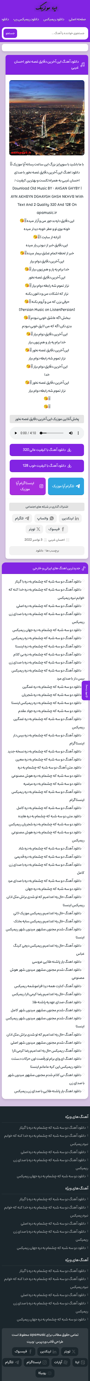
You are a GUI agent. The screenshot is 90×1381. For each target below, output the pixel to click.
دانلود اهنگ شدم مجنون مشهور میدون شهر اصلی (46, 1043)
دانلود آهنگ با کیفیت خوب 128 (44, 466)
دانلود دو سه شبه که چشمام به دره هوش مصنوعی (46, 776)
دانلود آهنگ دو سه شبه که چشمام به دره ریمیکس (46, 638)
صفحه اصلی (77, 19)
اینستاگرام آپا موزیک (25, 486)
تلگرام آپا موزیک (63, 486)
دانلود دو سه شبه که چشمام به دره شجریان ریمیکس (45, 824)
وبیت (30, 1342)
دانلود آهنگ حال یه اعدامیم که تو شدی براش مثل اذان (43, 1035)
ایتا (77, 1362)
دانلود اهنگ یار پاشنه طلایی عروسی (56, 962)
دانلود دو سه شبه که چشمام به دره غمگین (51, 687)
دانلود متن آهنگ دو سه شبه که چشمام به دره (49, 767)
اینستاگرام (34, 1362)
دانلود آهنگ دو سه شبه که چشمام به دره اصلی (48, 606)
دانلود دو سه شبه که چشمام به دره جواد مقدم (49, 711)
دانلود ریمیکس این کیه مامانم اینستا (55, 1067)
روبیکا (42, 1373)
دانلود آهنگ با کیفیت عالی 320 (44, 450)
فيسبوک (21, 1351)
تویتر (32, 529)
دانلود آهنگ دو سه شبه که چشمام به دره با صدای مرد (44, 881)
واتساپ (42, 518)
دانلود (39, 550)
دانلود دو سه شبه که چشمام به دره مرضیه (52, 784)
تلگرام (19, 518)
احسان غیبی (56, 539)
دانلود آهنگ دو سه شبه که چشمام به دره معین (48, 759)
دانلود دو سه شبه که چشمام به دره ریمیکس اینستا (46, 703)
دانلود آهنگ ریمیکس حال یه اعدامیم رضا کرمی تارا (46, 1051)
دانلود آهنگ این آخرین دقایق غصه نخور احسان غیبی (46, 65)
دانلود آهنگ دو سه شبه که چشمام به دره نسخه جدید (44, 751)
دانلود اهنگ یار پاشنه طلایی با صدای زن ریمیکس (47, 1091)
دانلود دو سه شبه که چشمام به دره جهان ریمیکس (46, 630)
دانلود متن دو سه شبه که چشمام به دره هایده (49, 816)
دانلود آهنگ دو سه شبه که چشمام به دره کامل (49, 808)
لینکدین (68, 518)
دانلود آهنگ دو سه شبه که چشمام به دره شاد (49, 848)
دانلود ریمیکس (53, 19)
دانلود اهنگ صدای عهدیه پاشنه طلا (56, 1002)
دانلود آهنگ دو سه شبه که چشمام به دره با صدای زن (45, 662)
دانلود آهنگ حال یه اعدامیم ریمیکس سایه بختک (47, 921)
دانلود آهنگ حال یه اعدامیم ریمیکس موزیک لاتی (47, 913)
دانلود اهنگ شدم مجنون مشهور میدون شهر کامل (46, 1010)
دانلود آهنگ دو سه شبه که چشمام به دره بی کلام (47, 654)
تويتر (67, 1351)
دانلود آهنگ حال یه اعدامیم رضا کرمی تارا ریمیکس (46, 994)
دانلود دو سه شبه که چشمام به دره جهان (53, 889)
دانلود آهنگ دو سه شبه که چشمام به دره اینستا (48, 646)
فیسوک (54, 529)
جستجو (10, 33)
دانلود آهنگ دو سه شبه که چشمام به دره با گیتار (48, 582)
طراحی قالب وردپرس (49, 1342)
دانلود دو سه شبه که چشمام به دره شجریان (51, 695)
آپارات (58, 1362)
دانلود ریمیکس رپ (26, 19)
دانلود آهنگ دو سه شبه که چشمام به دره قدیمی (48, 857)
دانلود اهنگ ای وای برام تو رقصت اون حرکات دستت (46, 1059)
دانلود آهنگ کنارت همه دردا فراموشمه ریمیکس (47, 986)
